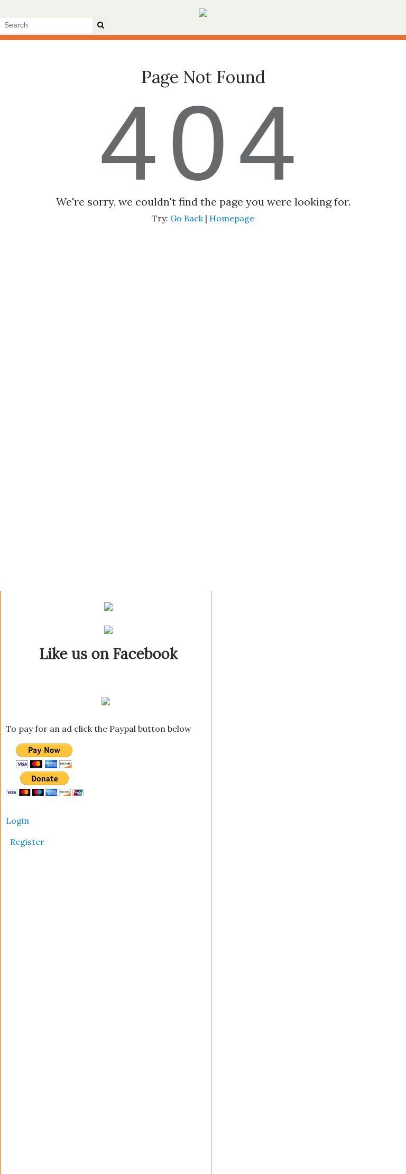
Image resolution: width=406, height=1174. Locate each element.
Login (17, 820)
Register (27, 841)
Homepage (231, 218)
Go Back (186, 218)
